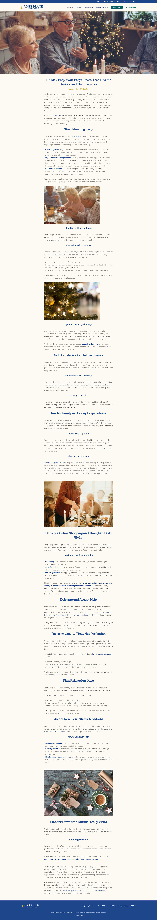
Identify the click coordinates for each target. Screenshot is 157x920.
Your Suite (79, 7)
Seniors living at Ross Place (55, 463)
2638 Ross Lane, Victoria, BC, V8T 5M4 (123, 906)
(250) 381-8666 (130, 7)
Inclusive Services (102, 7)
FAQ (118, 1)
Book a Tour (116, 7)
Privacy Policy (78, 915)
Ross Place (74, 137)
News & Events (109, 1)
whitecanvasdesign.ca (99, 912)
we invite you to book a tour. (74, 891)
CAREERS (133, 1)
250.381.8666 (100, 891)
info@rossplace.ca (88, 906)
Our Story (70, 7)
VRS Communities (53, 115)
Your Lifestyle (89, 7)
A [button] (139, 1)
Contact (98, 1)
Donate (125, 1)
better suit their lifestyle (55, 732)
